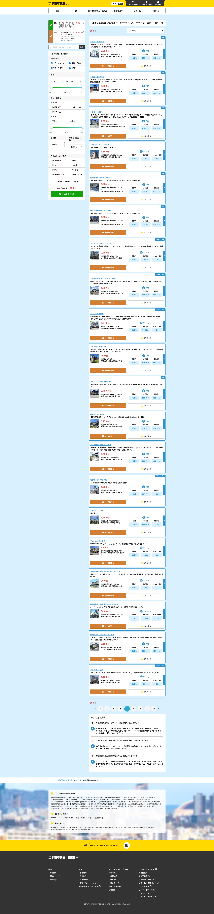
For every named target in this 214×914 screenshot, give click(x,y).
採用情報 (142, 872)
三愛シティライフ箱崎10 (99, 144)
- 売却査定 (52, 872)
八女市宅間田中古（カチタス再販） (103, 278)
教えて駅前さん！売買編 (97, 11)
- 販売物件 (83, 872)
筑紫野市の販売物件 (144, 799)
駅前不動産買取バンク (147, 883)
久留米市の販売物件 (146, 797)
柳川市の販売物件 (72, 799)
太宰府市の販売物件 (88, 802)
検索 (81, 47)
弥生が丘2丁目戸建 (97, 414)
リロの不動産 (144, 886)
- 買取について (54, 876)
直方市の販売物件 (57, 799)
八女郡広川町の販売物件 (136, 804)
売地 (89, 818)
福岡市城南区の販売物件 (94, 797)
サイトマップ (144, 893)
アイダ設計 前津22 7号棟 (100, 445)
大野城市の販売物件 (72, 802)
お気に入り (147, 66)
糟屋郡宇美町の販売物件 (151, 802)
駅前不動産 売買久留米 (114, 827)
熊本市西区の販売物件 (80, 808)
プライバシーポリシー (147, 896)
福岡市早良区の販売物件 (113, 797)
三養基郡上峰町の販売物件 (145, 806)
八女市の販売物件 (86, 799)
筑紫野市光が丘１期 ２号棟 (101, 210)
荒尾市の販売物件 (97, 808)
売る (58, 11)
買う (76, 11)
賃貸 (114, 3)
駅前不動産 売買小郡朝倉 (96, 827)
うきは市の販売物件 (104, 802)
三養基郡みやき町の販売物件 (61, 808)
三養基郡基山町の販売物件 (125, 806)
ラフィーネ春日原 (97, 314)
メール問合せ (109, 66)
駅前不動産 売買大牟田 (147, 827)
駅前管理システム (146, 879)
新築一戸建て (80, 818)
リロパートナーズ (146, 889)
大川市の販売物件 (114, 799)
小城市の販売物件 (72, 806)
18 (154, 709)
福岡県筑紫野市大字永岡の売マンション (105, 571)
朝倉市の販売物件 (119, 802)
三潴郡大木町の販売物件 (117, 804)
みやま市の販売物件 (134, 802)
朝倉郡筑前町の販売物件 (78, 804)
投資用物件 (97, 818)
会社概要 (112, 889)
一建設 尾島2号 (96, 112)
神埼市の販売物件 (86, 806)
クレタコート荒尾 (97, 670)
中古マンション (56, 818)
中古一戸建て (69, 818)
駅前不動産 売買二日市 (78, 827)
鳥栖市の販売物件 (57, 806)
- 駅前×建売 (83, 879)
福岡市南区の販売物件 (59, 797)
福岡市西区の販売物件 (76, 797)
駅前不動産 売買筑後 (131, 827)
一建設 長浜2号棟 (97, 77)
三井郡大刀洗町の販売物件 (98, 804)
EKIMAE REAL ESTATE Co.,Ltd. (105, 904)
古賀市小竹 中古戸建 (98, 480)
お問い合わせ (114, 883)
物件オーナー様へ (116, 886)
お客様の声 (118, 11)
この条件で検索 (68, 194)
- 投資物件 (83, 876)
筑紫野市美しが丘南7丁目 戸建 (102, 634)
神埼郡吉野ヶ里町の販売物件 (104, 806)
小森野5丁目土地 (96, 510)
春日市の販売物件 (57, 802)
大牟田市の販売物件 (130, 797)
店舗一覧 (137, 11)
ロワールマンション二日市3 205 (103, 243)
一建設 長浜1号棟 (97, 41)
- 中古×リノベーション (88, 883)
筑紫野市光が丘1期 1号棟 (100, 177)
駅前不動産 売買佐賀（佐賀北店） (63, 829)
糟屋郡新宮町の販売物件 (59, 804)
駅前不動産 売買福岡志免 (60, 827)
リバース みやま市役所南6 (101, 381)
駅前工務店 (143, 876)
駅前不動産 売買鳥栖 (83, 829)
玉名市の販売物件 (111, 808)
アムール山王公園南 (97, 541)
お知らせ (156, 11)
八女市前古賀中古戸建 (98, 346)
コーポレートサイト (146, 869)
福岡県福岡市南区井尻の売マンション (104, 604)
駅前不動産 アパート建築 (88, 886)
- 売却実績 (52, 879)
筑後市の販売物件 (100, 799)
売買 (120, 3)
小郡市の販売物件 (129, 799)
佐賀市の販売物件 (153, 804)
